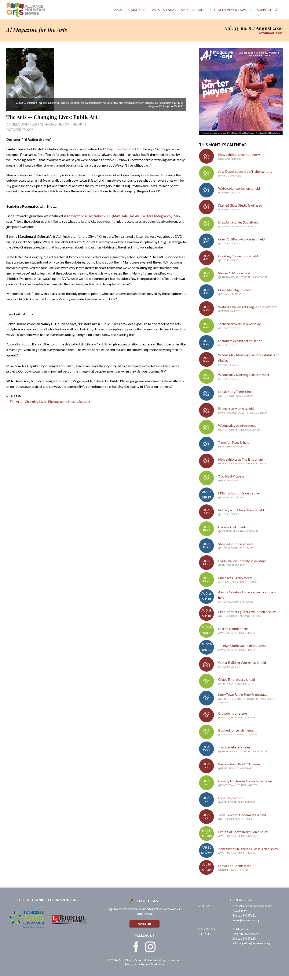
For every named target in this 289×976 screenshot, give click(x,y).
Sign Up (144, 924)
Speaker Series (193, 10)
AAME (118, 10)
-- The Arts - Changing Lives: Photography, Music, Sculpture (49, 401)
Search (278, 10)
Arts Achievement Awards (230, 10)
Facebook (136, 946)
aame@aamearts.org (246, 920)
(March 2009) (130, 149)
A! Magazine (137, 10)
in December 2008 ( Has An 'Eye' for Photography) (119, 216)
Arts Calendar (164, 10)
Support (264, 10)
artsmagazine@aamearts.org (251, 943)
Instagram (150, 946)
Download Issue (270, 33)
